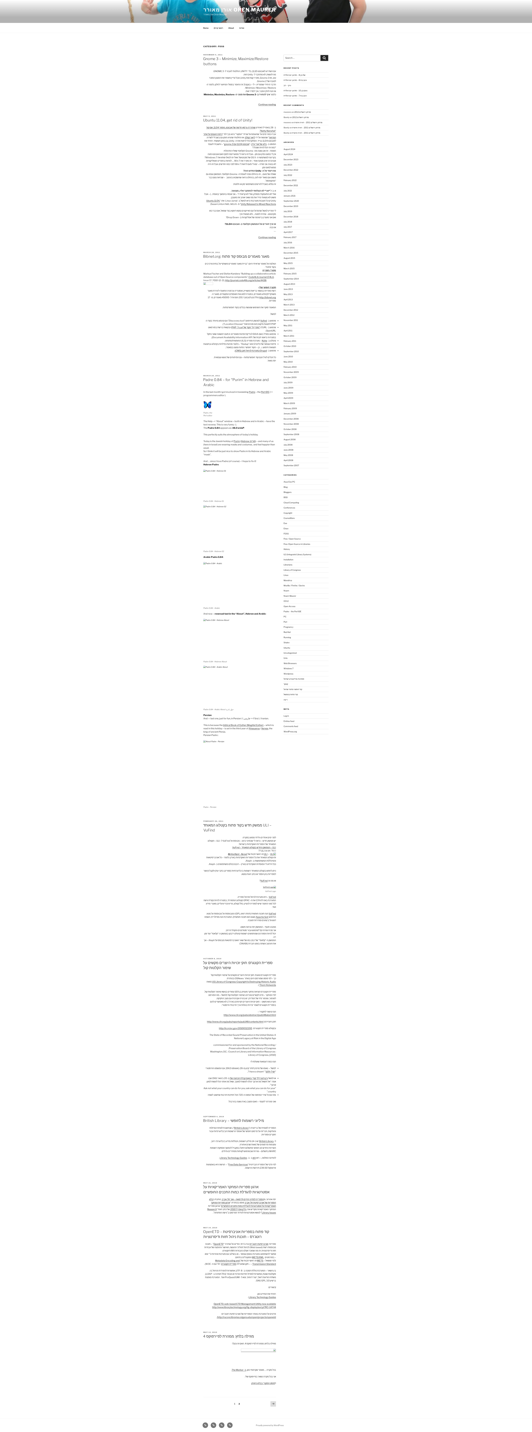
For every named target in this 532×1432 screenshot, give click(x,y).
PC (285, 616)
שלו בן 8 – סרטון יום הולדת (294, 75)
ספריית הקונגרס (228, 1264)
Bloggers (287, 492)
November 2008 (291, 424)
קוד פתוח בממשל (291, 694)
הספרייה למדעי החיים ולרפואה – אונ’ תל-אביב (243, 1199)
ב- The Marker (239, 1370)
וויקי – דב (287, 85)
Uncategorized (290, 653)
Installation (288, 559)
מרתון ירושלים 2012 (302, 112)
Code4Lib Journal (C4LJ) (261, 277)
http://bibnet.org (267, 297)
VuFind (264, 880)
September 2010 (291, 351)
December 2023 (291, 159)
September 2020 (291, 201)
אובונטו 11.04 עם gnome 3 (236, 144)
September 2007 (291, 465)
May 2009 (288, 393)
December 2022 (291, 170)
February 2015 (290, 273)
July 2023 (288, 165)
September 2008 (291, 434)
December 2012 (291, 310)
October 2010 (290, 346)
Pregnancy (288, 627)
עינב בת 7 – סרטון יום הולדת (295, 95)
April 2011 (288, 330)
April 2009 (288, 398)
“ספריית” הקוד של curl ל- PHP (246, 327)
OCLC (286, 601)
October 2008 (290, 429)
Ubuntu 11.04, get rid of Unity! (227, 120)
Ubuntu (287, 648)
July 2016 (288, 242)
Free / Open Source (292, 539)
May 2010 (288, 362)
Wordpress (288, 674)
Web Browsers (290, 663)
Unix (286, 658)
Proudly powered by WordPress (270, 1425)
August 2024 (289, 149)
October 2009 (290, 377)
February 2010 (290, 367)
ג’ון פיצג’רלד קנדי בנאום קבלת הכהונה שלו (249, 1078)
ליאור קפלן (250, 137)
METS (260, 1260)
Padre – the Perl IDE (292, 611)
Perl (285, 622)
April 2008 (288, 460)
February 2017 (290, 237)
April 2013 (288, 299)
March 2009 (289, 403)
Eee (285, 523)
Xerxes (264, 728)
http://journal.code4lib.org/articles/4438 (245, 280)
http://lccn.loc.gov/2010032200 (235, 1028)
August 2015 (289, 258)
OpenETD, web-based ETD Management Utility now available (245, 1304)
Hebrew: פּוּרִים (248, 441)
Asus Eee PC (289, 482)
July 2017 (288, 227)
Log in (286, 716)
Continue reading (267, 104)
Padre (252, 392)
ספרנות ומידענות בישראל (294, 679)
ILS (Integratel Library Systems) (297, 554)
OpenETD (218, 1244)
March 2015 (289, 268)
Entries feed (289, 721)
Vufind (263, 320)
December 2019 (291, 206)
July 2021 (288, 190)
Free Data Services (238, 1164)
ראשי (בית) (218, 28)
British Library (241, 1128)
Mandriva (288, 580)
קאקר (286, 684)
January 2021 (290, 196)
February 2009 (290, 408)
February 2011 (290, 341)
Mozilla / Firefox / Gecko (294, 585)
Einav (286, 528)
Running (287, 637)
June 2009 (288, 388)
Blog (286, 487)
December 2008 (291, 419)
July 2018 (288, 222)
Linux (286, 575)
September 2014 (291, 279)
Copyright (288, 513)
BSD (286, 497)
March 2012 (289, 315)
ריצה (285, 699)
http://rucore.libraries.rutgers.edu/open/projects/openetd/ (246, 1317)
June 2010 (288, 356)
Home (206, 28)
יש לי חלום (270, 1071)
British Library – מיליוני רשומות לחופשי (233, 1120)
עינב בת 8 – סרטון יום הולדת (295, 80)
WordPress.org (290, 731)
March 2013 (289, 304)
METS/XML (258, 1257)
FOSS (286, 533)
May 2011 (288, 325)
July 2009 (288, 382)
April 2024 (288, 154)
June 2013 (288, 289)
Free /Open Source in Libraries (297, 544)
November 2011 (291, 320)
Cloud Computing (291, 502)
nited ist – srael (237, 854)
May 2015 (288, 263)
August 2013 (289, 284)
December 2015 (291, 253)
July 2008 (288, 445)
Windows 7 (288, 668)
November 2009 (291, 372)
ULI (266, 854)
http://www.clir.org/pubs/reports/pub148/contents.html (235, 1021)
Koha (264, 340)
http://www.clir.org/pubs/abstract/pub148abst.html (250, 1015)
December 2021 (291, 185)
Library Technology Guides (233, 1158)
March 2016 (289, 247)
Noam (286, 590)
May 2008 (288, 455)
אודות (241, 28)
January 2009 (290, 413)
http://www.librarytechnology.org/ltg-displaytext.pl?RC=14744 (244, 1307)
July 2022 (288, 175)
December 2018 (291, 216)
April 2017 (288, 232)
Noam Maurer (290, 596)
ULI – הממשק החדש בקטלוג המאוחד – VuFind (254, 847)
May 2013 (288, 294)
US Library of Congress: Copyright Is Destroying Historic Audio (244, 981)
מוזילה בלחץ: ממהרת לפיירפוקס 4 (228, 1336)
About (231, 28)
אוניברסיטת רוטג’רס (259, 1244)
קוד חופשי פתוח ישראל (293, 689)
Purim (237, 441)
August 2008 (290, 439)
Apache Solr (262, 917)
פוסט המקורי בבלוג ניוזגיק (263, 1383)
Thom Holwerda (267, 985)
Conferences (289, 508)
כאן (254, 1158)
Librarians (288, 565)
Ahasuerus (254, 728)
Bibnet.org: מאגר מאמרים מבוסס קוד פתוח (236, 256)
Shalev (287, 642)
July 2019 (288, 211)
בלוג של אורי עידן (259, 144)
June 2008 (288, 450)
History (287, 549)
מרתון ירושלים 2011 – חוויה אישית (308, 122)
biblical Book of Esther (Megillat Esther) (243, 725)
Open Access (289, 606)
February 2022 (290, 180)
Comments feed (291, 726)
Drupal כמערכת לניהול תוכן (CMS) (251, 350)
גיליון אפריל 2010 (238, 1209)
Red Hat (287, 632)
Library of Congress (292, 570)
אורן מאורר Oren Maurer (239, 10)
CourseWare (289, 518)
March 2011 (289, 336)
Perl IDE (265, 392)
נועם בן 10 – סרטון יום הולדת (295, 90)
